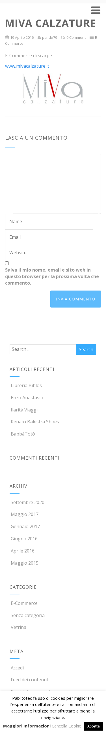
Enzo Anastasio (27, 397)
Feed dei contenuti (30, 680)
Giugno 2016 (24, 538)
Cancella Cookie (66, 726)
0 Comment (76, 37)
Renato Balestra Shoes (35, 422)
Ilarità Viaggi (24, 410)
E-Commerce (24, 603)
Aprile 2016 (22, 551)
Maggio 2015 (24, 563)
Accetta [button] (93, 726)
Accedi (17, 668)
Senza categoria (28, 615)
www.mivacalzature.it (27, 66)
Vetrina (18, 627)
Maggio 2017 (24, 514)
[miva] (53, 89)
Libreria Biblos (26, 385)
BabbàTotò (23, 434)
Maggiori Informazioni (27, 726)
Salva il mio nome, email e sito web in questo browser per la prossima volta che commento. (52, 276)
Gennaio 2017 (25, 526)
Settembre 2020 (27, 502)
